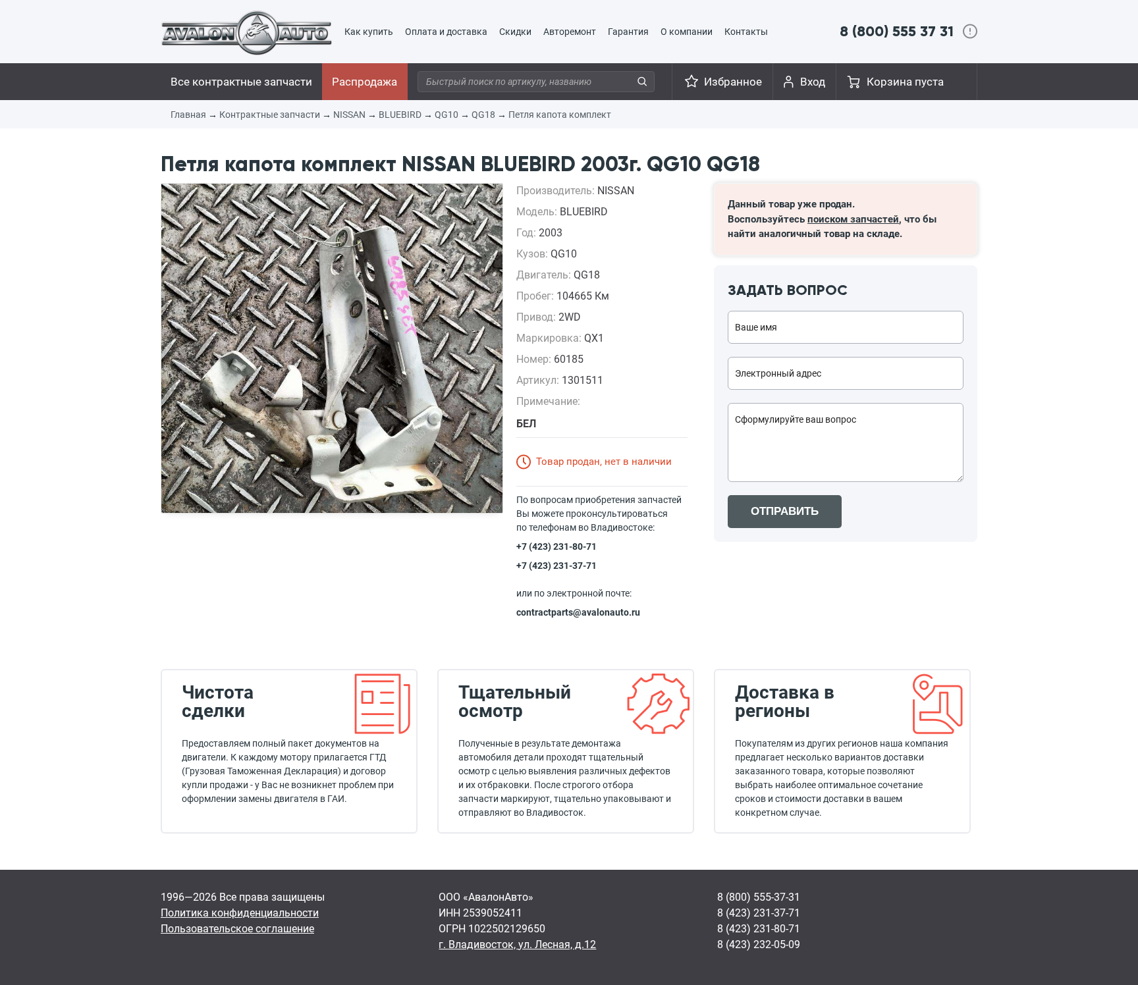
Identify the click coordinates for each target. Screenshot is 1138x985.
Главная (188, 114)
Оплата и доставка (446, 31)
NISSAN (349, 114)
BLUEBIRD (400, 114)
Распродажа (364, 81)
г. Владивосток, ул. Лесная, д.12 (517, 944)
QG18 (483, 114)
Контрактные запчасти (269, 114)
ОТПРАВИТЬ (785, 511)
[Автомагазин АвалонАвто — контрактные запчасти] (247, 32)
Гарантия (628, 31)
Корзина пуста (905, 81)
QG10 (446, 114)
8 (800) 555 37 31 (897, 31)
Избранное (733, 81)
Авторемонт (569, 31)
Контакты (746, 31)
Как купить (368, 31)
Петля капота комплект (559, 114)
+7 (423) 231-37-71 (556, 565)
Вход (812, 81)
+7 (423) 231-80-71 (556, 546)
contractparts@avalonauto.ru (578, 612)
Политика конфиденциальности (240, 913)
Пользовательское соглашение (237, 928)
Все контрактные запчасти (241, 81)
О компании (687, 31)
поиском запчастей (853, 219)
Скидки (515, 31)
